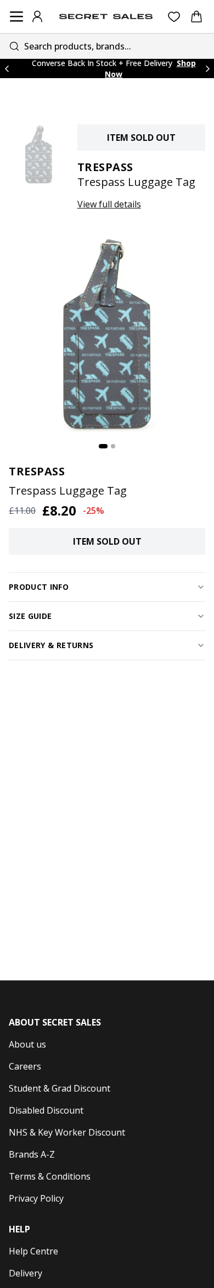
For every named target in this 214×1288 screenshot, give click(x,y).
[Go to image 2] (113, 446)
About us (27, 1044)
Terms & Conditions (50, 1176)
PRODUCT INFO (39, 587)
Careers (25, 1066)
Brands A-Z (32, 1154)
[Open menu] (16, 16)
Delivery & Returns (51, 645)
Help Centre (33, 1251)
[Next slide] (207, 68)
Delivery (25, 1273)
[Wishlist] (174, 17)
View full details (109, 204)
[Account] (37, 17)
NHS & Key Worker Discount (67, 1132)
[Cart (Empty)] (196, 17)
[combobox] (107, 46)
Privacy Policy (36, 1198)
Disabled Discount (46, 1110)
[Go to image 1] (103, 446)
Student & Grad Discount (59, 1088)
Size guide (30, 616)
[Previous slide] (6, 68)
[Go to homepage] (106, 16)
